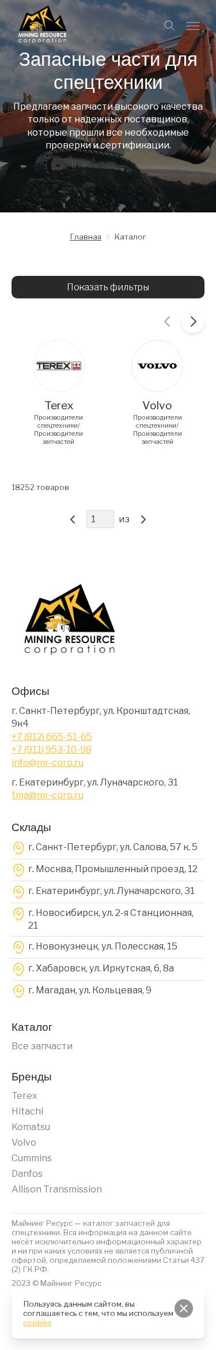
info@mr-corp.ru (48, 762)
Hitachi (27, 1111)
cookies (37, 1322)
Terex (24, 1095)
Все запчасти (42, 1046)
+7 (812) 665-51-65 (52, 736)
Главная (85, 236)
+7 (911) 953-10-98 (52, 749)
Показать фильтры (108, 287)
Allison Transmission (57, 1189)
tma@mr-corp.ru (48, 795)
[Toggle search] (169, 26)
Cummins (32, 1158)
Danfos (27, 1173)
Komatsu (31, 1126)
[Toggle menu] (192, 26)
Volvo (24, 1142)
